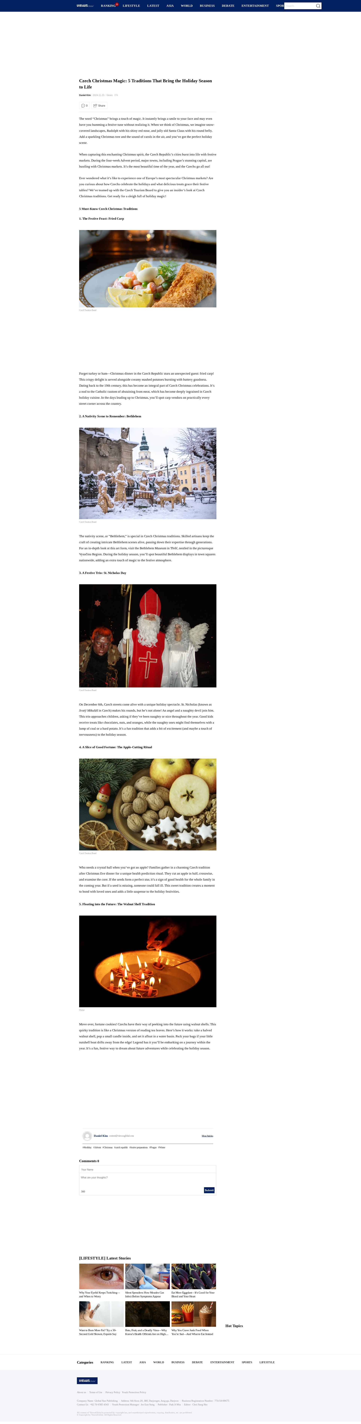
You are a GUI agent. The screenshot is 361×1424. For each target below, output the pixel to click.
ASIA (170, 5)
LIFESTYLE (131, 5)
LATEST (153, 5)
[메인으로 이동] (85, 6)
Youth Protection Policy (134, 1392)
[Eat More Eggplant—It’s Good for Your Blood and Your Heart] (193, 1281)
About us (81, 1392)
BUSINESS (207, 5)
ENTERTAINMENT (255, 5)
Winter (162, 1147)
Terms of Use (95, 1392)
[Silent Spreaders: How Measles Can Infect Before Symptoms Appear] (147, 1281)
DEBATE (228, 5)
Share (101, 105)
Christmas (108, 1147)
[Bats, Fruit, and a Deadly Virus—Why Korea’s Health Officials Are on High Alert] (147, 1319)
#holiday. (88, 1147)
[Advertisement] (180, 44)
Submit (209, 1190)
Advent (97, 1147)
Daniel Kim (85, 95)
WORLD (187, 5)
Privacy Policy (112, 1392)
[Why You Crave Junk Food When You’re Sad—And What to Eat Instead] (193, 1319)
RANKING (108, 5)
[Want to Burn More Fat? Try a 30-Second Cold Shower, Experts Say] (101, 1319)
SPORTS (282, 5)
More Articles (207, 1135)
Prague (153, 1147)
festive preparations (139, 1147)
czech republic (121, 1147)
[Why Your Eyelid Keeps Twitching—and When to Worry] (101, 1281)
